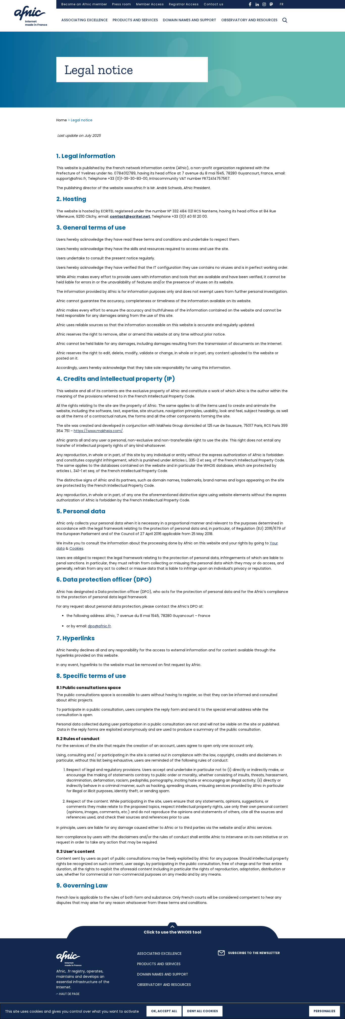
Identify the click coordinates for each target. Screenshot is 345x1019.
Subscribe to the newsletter (254, 953)
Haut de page (69, 994)
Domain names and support (189, 20)
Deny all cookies (202, 1011)
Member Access (150, 4)
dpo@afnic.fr (99, 626)
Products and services (135, 20)
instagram (264, 4)
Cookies (76, 548)
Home (62, 120)
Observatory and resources (249, 20)
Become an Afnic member (84, 4)
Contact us (214, 4)
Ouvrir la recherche (285, 20)
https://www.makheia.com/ (98, 430)
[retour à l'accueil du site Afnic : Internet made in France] (91, 958)
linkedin (257, 4)
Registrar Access (184, 4)
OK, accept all (164, 1011)
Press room (121, 4)
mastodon (271, 4)
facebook (250, 4)
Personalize (324, 1011)
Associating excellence (84, 20)
